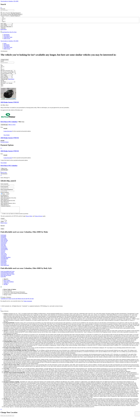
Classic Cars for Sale (13, 298)
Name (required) (4, 183)
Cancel (2, 218)
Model (2, 25)
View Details (6, 135)
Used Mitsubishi (4, 258)
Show (2, 84)
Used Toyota (3, 263)
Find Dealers (6, 34)
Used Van (3, 275)
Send (2, 221)
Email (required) (4, 186)
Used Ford (3, 244)
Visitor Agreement (27, 301)
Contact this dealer (8, 131)
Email (8, 193)
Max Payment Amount (6, 14)
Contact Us (6, 283)
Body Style (3, 26)
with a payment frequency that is (8, 203)
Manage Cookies (7, 294)
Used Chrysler (4, 241)
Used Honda (3, 246)
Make (2, 23)
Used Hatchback (4, 272)
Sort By (2, 80)
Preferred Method (5, 192)
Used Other (3, 276)
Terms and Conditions (9, 281)
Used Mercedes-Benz (5, 257)
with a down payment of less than (8, 197)
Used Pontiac (4, 261)
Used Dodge (3, 242)
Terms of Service (39, 216)
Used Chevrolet (4, 240)
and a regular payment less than (8, 200)
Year (2, 65)
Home (5, 43)
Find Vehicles (7, 35)
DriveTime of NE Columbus (9, 121)
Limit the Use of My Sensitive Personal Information (15, 293)
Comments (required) (5, 206)
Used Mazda (3, 256)
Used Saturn (3, 262)
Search (2, 61)
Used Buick (3, 237)
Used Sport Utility (5, 274)
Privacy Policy (29, 216)
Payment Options (5, 142)
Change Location (4, 59)
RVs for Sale (31, 298)
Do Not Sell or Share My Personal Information (14, 292)
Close (2, 228)
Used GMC (3, 245)
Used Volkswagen (5, 265)
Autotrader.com (4, 298)
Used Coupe (11, 271)
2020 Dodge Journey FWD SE (10, 102)
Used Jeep (3, 250)
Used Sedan (11, 272)
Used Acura (3, 235)
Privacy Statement (8, 290)
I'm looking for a (4, 195)
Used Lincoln (4, 254)
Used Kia (3, 252)
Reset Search (4, 29)
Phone (7, 189)
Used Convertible (5, 271)
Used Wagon (8, 275)
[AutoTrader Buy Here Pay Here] (8, 32)
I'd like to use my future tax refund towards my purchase (15, 213)
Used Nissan (3, 260)
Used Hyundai (4, 248)
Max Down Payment (5, 13)
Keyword (3, 8)
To (2, 20)
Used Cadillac (4, 239)
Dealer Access (7, 38)
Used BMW (3, 236)
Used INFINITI (4, 249)
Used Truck (11, 274)
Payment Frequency (5, 15)
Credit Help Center (8, 37)
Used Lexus (3, 253)
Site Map (6, 284)
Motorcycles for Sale (22, 298)
